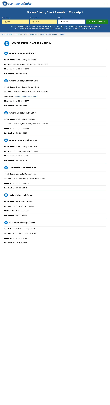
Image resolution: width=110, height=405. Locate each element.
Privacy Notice (68, 26)
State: (60, 18)
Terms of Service (55, 26)
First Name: (6, 18)
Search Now (95, 21)
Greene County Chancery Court (26, 96)
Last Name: (34, 18)
